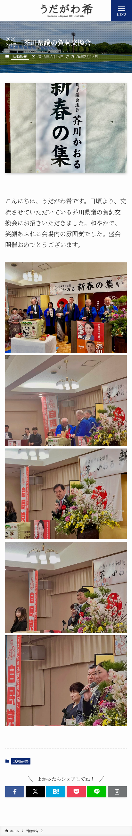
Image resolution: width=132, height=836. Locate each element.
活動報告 (20, 56)
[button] (14, 791)
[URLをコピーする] (117, 791)
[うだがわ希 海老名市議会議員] (66, 10)
